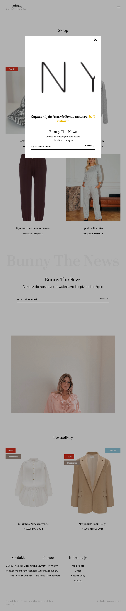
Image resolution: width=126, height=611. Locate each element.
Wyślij (88, 145)
